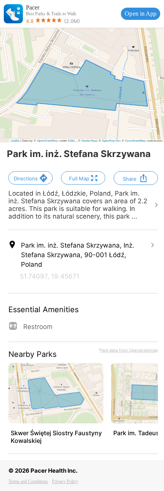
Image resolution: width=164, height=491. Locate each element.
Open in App (140, 13)
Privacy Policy (65, 481)
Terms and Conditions (28, 481)
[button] (30, 178)
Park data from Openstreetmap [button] (129, 350)
